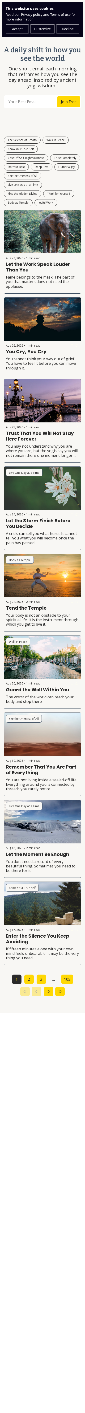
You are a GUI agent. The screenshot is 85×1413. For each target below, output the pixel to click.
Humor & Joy (66, 167)
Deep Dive (41, 167)
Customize (42, 29)
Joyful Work (45, 203)
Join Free (68, 101)
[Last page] (60, 991)
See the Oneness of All (22, 176)
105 (67, 979)
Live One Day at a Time (23, 185)
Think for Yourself (58, 194)
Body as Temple (18, 203)
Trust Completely (65, 158)
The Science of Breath (22, 140)
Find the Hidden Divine (22, 194)
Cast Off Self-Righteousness (26, 158)
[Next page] (48, 991)
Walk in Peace (56, 140)
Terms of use (60, 14)
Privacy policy (31, 14)
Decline (68, 29)
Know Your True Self (21, 149)
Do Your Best (16, 167)
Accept (17, 29)
